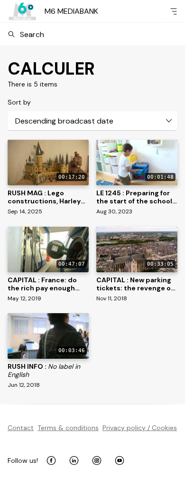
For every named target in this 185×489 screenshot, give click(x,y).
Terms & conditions (68, 427)
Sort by (19, 102)
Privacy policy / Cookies (139, 427)
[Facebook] (51, 460)
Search (32, 34)
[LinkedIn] (74, 460)
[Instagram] (96, 460)
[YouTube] (119, 460)
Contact (21, 427)
